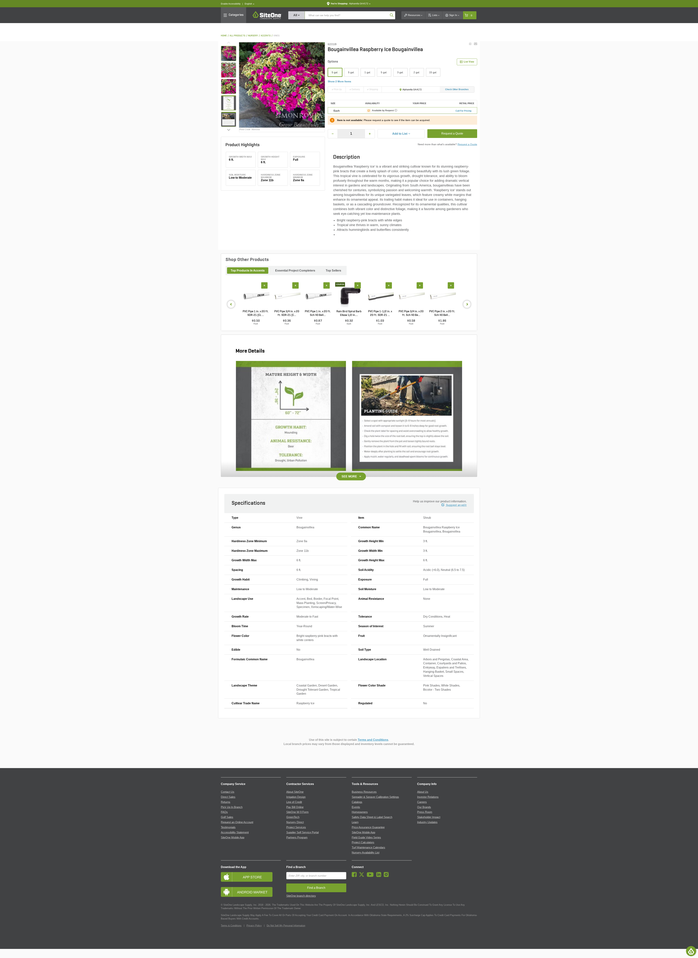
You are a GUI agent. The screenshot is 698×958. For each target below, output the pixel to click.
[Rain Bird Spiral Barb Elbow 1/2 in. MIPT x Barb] (349, 295)
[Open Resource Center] (691, 951)
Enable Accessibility (230, 4)
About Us (422, 791)
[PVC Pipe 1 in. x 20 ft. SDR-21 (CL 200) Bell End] (255, 295)
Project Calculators (363, 842)
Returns (225, 802)
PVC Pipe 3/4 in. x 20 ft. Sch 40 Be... (411, 313)
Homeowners (360, 812)
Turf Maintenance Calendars (368, 847)
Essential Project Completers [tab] (295, 270)
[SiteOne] (267, 18)
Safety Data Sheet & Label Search (372, 817)
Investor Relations (428, 797)
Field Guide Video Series (366, 837)
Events (356, 807)
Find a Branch (296, 867)
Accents (266, 35)
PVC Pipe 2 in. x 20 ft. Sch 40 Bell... (442, 313)
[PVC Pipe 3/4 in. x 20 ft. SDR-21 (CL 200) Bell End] (286, 295)
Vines (276, 35)
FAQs (224, 812)
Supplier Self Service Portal (302, 832)
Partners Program (297, 837)
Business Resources (364, 791)
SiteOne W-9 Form (297, 812)
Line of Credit (294, 802)
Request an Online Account (237, 822)
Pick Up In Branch (231, 807)
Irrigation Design (296, 797)
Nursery (253, 35)
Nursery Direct (295, 822)
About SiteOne (295, 791)
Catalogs (357, 802)
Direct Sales (228, 797)
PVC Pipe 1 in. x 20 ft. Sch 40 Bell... (318, 313)
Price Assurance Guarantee (368, 827)
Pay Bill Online (295, 807)
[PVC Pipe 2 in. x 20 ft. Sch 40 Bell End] (442, 295)
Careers (422, 802)
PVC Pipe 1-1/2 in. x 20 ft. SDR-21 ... (380, 313)
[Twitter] (362, 876)
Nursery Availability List (365, 852)
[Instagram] (387, 876)
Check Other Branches (457, 89)
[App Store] (251, 876)
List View (469, 61)
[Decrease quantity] (333, 133)
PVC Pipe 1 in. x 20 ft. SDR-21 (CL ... (256, 313)
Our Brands (424, 807)
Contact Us (227, 791)
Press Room (424, 812)
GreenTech (292, 817)
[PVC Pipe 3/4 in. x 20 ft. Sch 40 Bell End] (411, 295)
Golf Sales (227, 817)
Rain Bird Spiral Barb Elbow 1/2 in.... (348, 313)
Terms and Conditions (373, 739)
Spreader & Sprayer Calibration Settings (375, 797)
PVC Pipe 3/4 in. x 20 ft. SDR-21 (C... (286, 313)
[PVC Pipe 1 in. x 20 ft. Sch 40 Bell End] (318, 295)
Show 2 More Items (339, 81)
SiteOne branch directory (301, 895)
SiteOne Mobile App (232, 837)
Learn (355, 822)
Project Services (296, 827)
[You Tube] (371, 876)
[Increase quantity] (370, 133)
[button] (249, 3)
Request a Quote (452, 133)
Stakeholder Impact (428, 817)
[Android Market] (251, 891)
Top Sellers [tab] (333, 270)
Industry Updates (427, 822)
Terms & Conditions (231, 925)
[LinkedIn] (379, 876)
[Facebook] (355, 876)
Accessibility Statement (235, 832)
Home (224, 35)
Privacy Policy (254, 925)
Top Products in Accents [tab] (248, 270)
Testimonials (228, 827)
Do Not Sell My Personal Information (286, 925)
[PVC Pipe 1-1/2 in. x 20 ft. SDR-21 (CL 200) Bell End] (380, 295)
